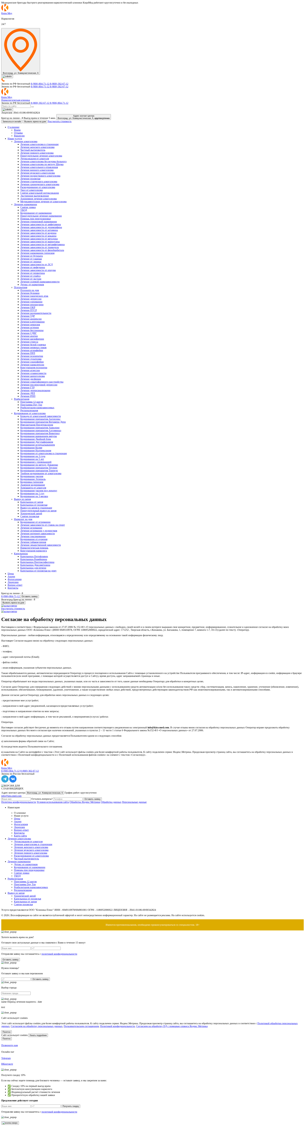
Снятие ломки (28, 207)
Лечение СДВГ (28, 333)
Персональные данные (134, 802)
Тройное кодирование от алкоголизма (40, 473)
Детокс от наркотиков (32, 284)
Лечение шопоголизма (32, 376)
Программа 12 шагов (31, 402)
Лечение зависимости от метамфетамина (42, 244)
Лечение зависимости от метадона (39, 238)
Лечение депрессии (30, 298)
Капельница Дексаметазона (35, 565)
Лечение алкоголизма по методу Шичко (42, 164)
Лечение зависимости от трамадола (39, 247)
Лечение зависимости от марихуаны (40, 241)
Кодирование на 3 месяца (34, 496)
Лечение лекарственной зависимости (40, 545)
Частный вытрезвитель (32, 150)
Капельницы (21, 553)
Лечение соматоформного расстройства (41, 381)
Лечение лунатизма (30, 359)
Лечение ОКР (27, 307)
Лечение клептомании (32, 321)
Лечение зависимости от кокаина (38, 236)
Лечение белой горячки (33, 344)
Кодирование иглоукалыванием (37, 444)
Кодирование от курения (33, 539)
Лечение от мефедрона (32, 267)
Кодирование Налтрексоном (35, 450)
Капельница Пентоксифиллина (37, 562)
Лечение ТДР (27, 316)
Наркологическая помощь (34, 547)
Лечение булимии (30, 293)
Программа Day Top (31, 404)
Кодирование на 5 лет (32, 459)
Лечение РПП (27, 396)
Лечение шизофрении (32, 339)
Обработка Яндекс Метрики (85, 802)
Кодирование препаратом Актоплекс (40, 419)
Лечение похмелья (30, 178)
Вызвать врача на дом (35, 121)
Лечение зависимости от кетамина (39, 230)
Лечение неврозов (30, 324)
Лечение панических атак (34, 296)
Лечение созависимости (33, 373)
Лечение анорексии (31, 319)
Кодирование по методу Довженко (39, 464)
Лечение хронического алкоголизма (39, 184)
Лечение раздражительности (35, 313)
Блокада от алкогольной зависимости (40, 416)
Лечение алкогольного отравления (39, 167)
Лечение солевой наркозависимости (40, 281)
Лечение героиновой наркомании (38, 221)
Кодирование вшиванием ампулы (38, 436)
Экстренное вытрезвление (34, 195)
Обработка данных (111, 802)
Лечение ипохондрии (32, 304)
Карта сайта (20, 835)
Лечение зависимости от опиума (38, 270)
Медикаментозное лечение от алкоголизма (43, 201)
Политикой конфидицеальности (117, 1026)
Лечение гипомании (31, 301)
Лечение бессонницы (32, 330)
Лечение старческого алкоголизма (38, 181)
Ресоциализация (29, 410)
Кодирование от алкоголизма (30, 413)
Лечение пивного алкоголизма (37, 153)
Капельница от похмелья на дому (38, 570)
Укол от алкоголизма (31, 190)
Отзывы (18, 132)
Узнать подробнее (38, 1035)
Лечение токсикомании (33, 536)
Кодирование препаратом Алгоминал (40, 430)
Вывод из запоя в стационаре (36, 507)
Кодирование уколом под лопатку (38, 490)
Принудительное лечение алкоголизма (41, 155)
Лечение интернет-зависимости (37, 533)
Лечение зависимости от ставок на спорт (42, 525)
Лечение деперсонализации (35, 390)
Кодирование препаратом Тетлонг (39, 467)
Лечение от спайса (30, 276)
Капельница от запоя (31, 502)
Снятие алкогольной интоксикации (39, 193)
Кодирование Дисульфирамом (36, 442)
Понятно (6, 1032)
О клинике (13, 127)
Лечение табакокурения (33, 542)
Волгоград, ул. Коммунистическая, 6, (84, 117)
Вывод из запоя (22, 499)
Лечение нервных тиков (33, 347)
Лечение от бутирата (31, 256)
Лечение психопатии (31, 356)
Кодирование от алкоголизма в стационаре (43, 453)
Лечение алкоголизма (25, 141)
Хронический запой (31, 513)
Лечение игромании (31, 527)
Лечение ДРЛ (27, 393)
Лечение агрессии (30, 370)
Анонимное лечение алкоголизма (38, 198)
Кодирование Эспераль (33, 479)
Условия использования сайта (53, 802)
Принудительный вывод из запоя (38, 510)
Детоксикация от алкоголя (34, 158)
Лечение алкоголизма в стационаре (39, 144)
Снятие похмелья (29, 516)
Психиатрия (20, 287)
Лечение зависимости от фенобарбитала (42, 250)
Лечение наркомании (25, 204)
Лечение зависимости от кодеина (38, 233)
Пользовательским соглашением (81, 1026)
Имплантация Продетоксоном (36, 424)
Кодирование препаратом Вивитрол (40, 433)
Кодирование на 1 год (32, 493)
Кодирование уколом (31, 476)
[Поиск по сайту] (32, 106)
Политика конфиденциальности (18, 802)
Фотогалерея (14, 579)
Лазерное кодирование (32, 485)
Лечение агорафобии (31, 350)
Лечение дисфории (30, 379)
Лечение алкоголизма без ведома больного (43, 161)
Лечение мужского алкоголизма (37, 173)
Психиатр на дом (29, 290)
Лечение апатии (29, 336)
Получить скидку (71, 1106)
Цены (11, 573)
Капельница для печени (33, 567)
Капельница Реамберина (33, 559)
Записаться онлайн (12, 121)
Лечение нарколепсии (32, 364)
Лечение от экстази (30, 278)
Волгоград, (45, 793)
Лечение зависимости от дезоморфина (41, 227)
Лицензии (13, 582)
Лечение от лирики (30, 261)
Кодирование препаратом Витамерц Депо (43, 422)
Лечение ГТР (27, 387)
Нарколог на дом (23, 519)
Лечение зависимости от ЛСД (36, 264)
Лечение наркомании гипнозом (37, 253)
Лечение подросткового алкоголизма (40, 175)
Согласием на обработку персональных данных (36, 1026)
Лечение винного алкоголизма (37, 170)
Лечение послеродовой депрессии (38, 384)
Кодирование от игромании (35, 522)
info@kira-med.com (11, 795)
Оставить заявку (30, 596)
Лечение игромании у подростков (38, 530)
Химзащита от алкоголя (33, 487)
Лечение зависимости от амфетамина (40, 224)
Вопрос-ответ (15, 585)
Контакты (13, 588)
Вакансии (19, 135)
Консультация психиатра (33, 367)
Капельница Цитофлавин (34, 556)
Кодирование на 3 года (32, 456)
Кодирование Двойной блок (35, 439)
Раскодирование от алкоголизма (37, 187)
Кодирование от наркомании (36, 213)
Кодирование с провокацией (35, 462)
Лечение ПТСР (28, 310)
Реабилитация (21, 399)
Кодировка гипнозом (31, 482)
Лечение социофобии (32, 361)
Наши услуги (15, 138)
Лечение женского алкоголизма (37, 147)
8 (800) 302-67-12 (59, 83)
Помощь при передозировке (35, 218)
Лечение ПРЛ (27, 353)
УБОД (23, 210)
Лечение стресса (29, 341)
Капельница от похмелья (33, 505)
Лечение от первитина (32, 273)
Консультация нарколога (33, 550)
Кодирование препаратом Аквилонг (40, 427)
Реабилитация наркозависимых (37, 407)
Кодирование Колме (31, 447)
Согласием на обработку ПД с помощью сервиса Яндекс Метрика (172, 1026)
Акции (11, 576)
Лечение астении (29, 327)
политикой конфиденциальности (59, 954)
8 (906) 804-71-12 (40, 83)
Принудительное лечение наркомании (41, 215)
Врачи (17, 130)
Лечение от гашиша (31, 258)
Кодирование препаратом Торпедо (39, 470)
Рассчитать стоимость (59, 121)
